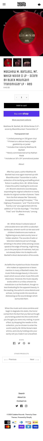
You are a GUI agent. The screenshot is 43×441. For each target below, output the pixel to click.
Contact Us (21, 401)
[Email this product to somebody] (29, 343)
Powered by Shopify (25, 417)
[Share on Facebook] (14, 343)
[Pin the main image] (24, 343)
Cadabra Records (18, 414)
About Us (21, 397)
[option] (8, 62)
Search (22, 393)
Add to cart (21, 106)
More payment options (21, 120)
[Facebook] (21, 406)
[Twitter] (17, 406)
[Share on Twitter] (19, 343)
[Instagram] (26, 406)
